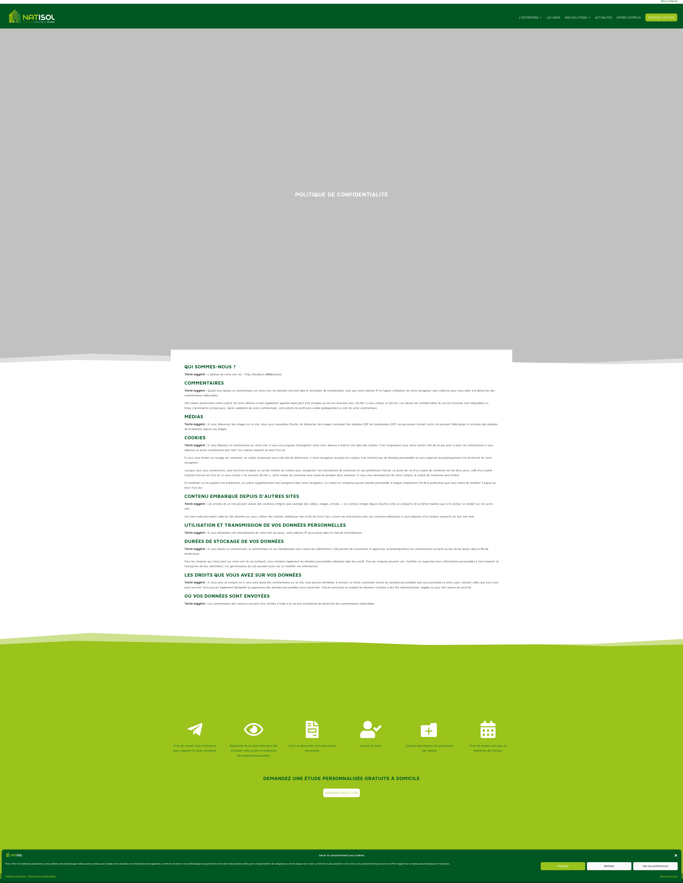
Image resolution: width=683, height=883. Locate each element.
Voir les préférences (655, 866)
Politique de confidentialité (42, 876)
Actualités (603, 17)
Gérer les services (669, 876)
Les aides (553, 17)
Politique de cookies (15, 876)
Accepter (563, 866)
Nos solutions (576, 17)
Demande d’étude (661, 17)
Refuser (609, 866)
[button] (676, 855)
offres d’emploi (629, 17)
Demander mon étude (341, 792)
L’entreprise (528, 17)
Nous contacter (669, 1)
